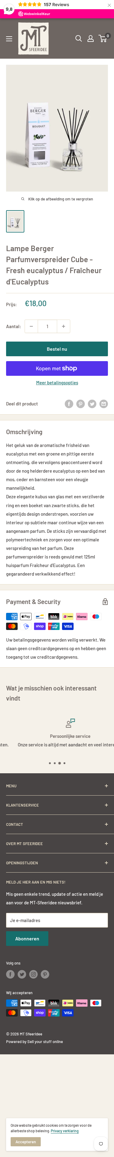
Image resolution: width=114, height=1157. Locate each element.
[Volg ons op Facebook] (10, 974)
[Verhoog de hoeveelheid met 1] (63, 326)
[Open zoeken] (78, 38)
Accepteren (26, 1141)
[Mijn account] (91, 38)
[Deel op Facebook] (69, 403)
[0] (103, 38)
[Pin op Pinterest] (80, 403)
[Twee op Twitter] (92, 403)
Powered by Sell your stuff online (34, 1041)
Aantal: (13, 326)
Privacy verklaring (65, 1131)
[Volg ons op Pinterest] (45, 974)
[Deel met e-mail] (103, 403)
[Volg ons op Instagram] (33, 974)
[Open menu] (9, 38)
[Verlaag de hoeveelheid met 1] (31, 326)
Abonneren (27, 938)
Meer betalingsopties (57, 382)
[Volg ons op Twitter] (22, 974)
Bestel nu (57, 349)
